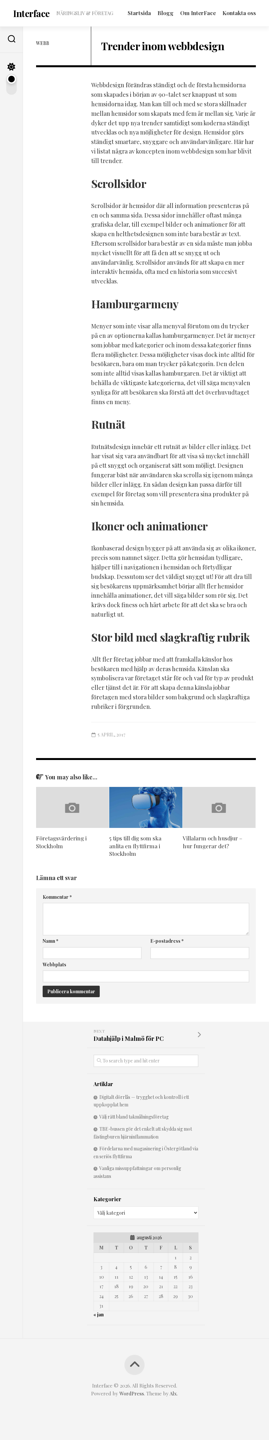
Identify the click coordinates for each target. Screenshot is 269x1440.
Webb (42, 43)
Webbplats (54, 964)
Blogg (165, 13)
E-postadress (167, 941)
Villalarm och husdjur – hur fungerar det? (212, 842)
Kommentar (57, 897)
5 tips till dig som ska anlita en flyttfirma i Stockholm (135, 845)
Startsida (139, 13)
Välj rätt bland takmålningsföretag (134, 1117)
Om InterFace (198, 13)
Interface (31, 13)
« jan (98, 1314)
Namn (50, 941)
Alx (173, 1393)
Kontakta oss (239, 13)
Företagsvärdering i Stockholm (61, 842)
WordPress (131, 1393)
